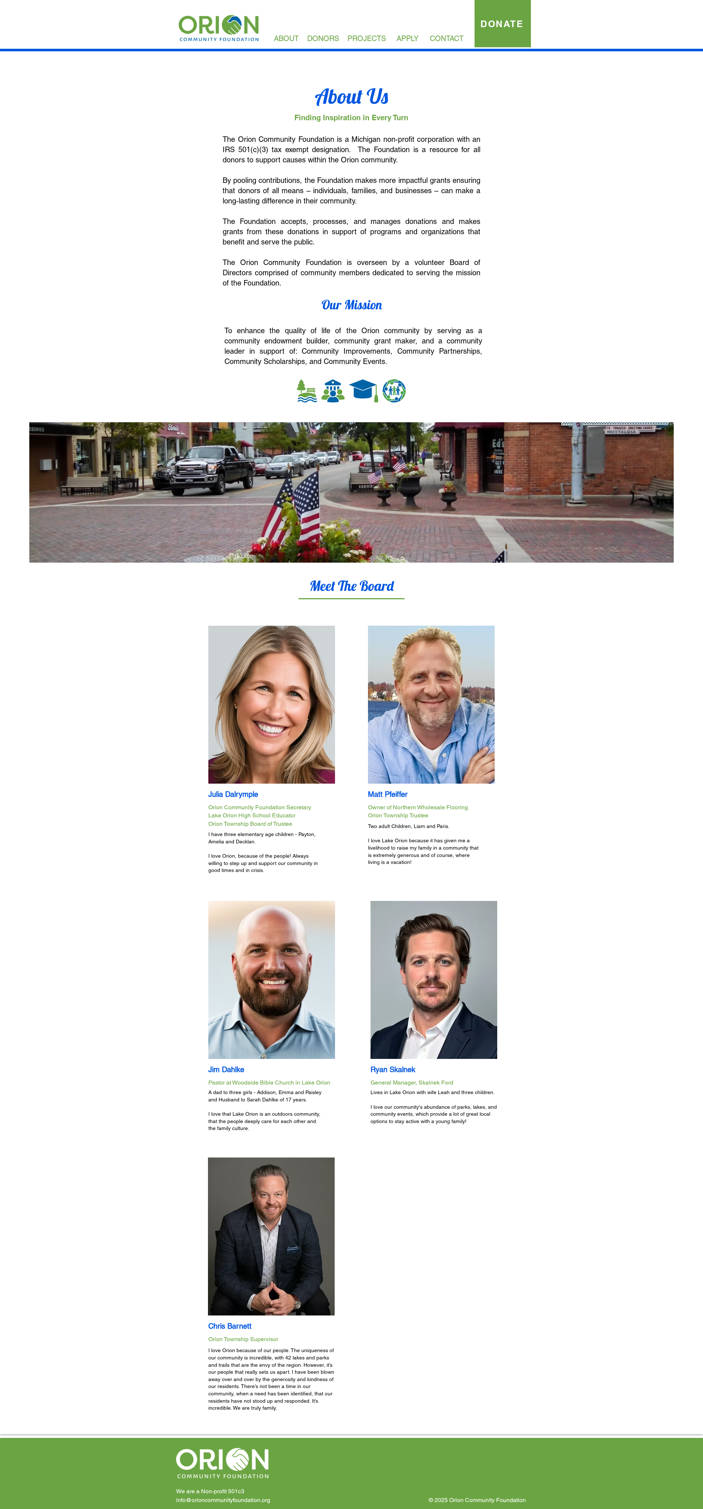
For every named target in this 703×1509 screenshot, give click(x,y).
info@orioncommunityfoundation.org (223, 1500)
